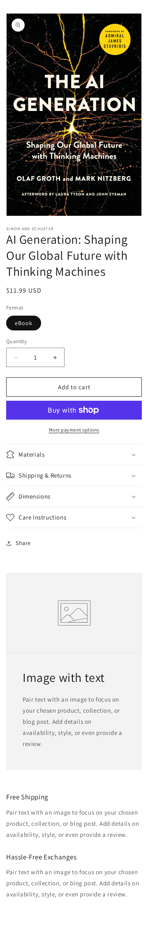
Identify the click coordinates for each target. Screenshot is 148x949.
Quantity (16, 341)
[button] (74, 454)
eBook (23, 323)
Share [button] (23, 543)
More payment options (74, 430)
